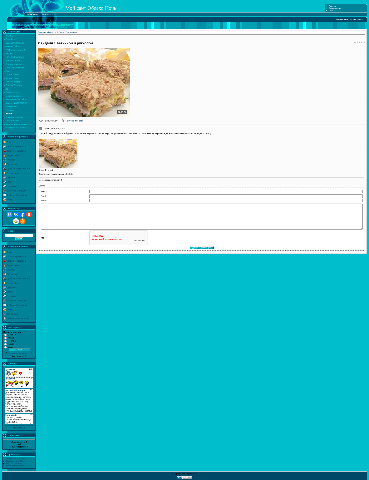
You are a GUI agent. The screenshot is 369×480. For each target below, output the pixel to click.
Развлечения (13, 173)
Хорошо (12, 338)
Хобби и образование (17, 195)
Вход (331, 10)
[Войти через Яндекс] (29, 214)
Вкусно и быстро (75, 121)
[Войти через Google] (16, 221)
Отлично (12, 335)
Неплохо (12, 341)
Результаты (12, 353)
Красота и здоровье (16, 151)
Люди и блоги (13, 155)
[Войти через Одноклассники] (23, 221)
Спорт (9, 182)
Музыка (10, 160)
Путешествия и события (18, 168)
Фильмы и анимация (17, 191)
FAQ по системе (14, 463)
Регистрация (335, 8)
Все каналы (12, 314)
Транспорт (12, 186)
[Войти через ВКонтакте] (16, 214)
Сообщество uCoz (15, 461)
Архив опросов (25, 353)
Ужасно (11, 347)
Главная (332, 6)
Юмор (9, 199)
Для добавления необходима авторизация (19, 426)
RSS (362, 19)
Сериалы (11, 177)
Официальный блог (15, 459)
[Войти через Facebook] (22, 214)
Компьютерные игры (17, 146)
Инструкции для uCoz (16, 465)
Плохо (11, 344)
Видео (51, 32)
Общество (12, 164)
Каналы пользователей (18, 318)
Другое (10, 142)
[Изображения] (58, 153)
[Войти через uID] (9, 214)
